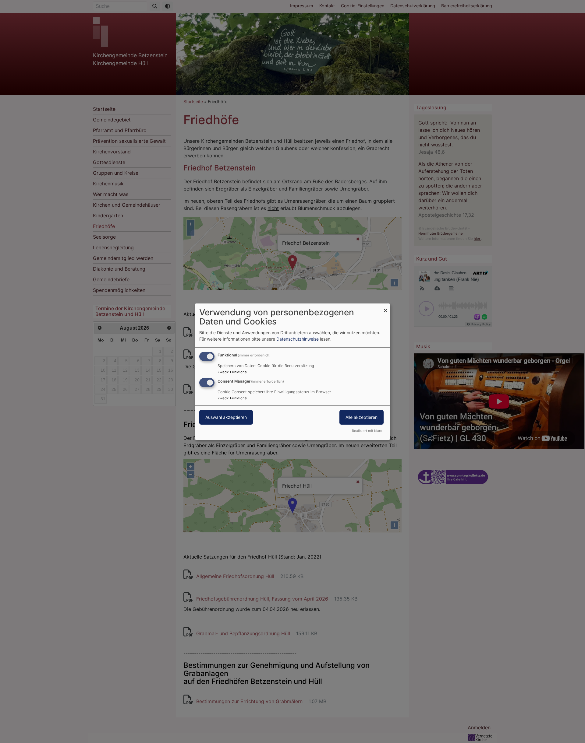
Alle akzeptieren (362, 417)
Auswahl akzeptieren (226, 417)
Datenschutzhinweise (297, 339)
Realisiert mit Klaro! (367, 431)
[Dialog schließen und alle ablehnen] (385, 307)
